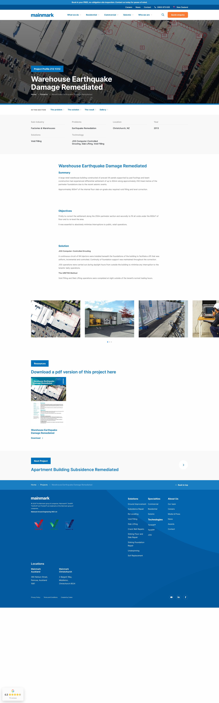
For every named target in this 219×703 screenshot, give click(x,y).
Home (33, 94)
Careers (128, 7)
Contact (147, 7)
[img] (42, 15)
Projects (44, 94)
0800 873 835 (163, 7)
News (138, 7)
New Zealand (182, 7)
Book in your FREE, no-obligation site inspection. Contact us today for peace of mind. (109, 2)
